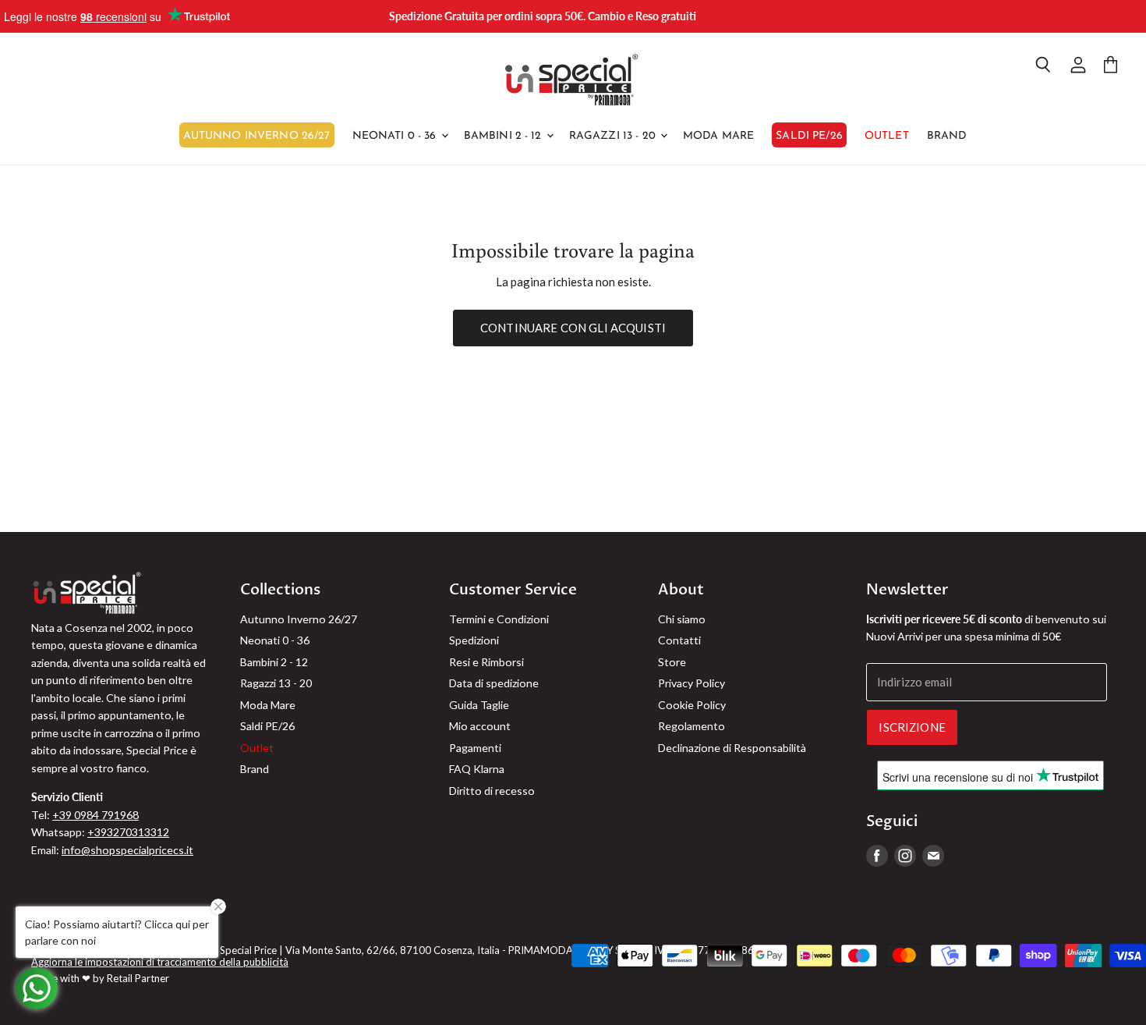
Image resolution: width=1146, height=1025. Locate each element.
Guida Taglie (479, 704)
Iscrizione (912, 727)
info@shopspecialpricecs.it (127, 850)
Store (672, 662)
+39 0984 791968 (95, 814)
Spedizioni (474, 640)
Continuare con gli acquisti (573, 328)
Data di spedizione (494, 683)
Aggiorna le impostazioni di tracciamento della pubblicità (159, 962)
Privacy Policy (691, 683)
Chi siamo (682, 619)
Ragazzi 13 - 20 (614, 136)
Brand (947, 136)
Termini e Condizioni (499, 619)
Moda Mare (718, 136)
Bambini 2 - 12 (504, 136)
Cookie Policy (692, 704)
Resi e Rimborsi (486, 662)
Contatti (679, 640)
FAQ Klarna (476, 768)
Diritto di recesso (492, 790)
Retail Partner (138, 978)
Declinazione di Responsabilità (732, 747)
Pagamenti (475, 747)
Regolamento (691, 725)
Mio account (480, 725)
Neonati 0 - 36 (396, 136)
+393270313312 (128, 832)
